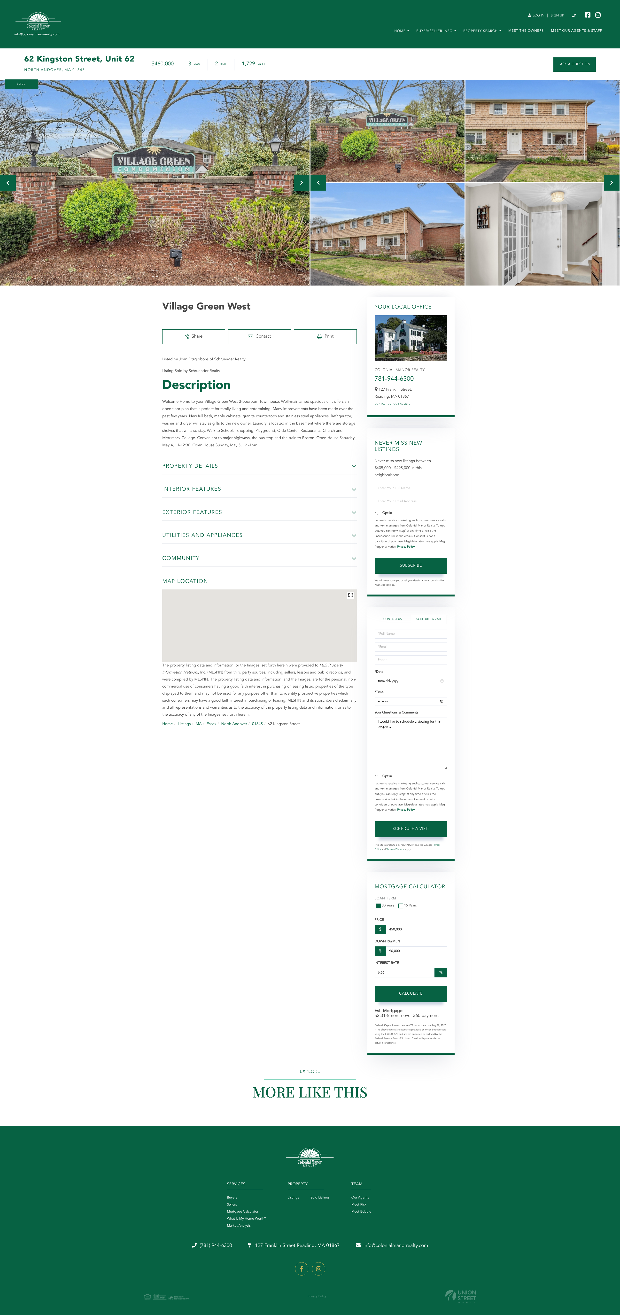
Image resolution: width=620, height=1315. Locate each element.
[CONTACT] (574, 64)
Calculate (411, 994)
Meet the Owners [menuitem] (526, 31)
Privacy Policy (406, 546)
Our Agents (402, 404)
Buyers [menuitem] (232, 1197)
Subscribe (411, 566)
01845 (257, 724)
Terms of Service (395, 849)
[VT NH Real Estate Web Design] (460, 1296)
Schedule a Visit (428, 619)
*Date (379, 672)
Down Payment (388, 941)
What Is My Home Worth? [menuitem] (246, 1219)
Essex (211, 724)
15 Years (410, 905)
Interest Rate (387, 963)
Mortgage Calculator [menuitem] (242, 1212)
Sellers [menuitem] (232, 1205)
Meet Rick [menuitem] (358, 1205)
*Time (379, 692)
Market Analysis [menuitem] (239, 1226)
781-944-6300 (394, 379)
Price (379, 920)
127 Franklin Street (297, 1245)
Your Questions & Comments (396, 712)
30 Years (388, 905)
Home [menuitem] (400, 31)
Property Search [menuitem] (480, 31)
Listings (184, 724)
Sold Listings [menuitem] (320, 1197)
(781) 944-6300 (574, 15)
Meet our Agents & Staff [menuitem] (576, 31)
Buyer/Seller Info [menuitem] (434, 31)
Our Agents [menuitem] (360, 1197)
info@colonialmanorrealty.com (396, 1245)
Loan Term (385, 898)
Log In (538, 15)
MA (199, 724)
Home (167, 724)
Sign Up (557, 15)
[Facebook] (301, 1269)
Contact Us (383, 404)
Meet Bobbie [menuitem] (361, 1212)
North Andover (234, 724)
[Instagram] (318, 1269)
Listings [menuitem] (293, 1197)
